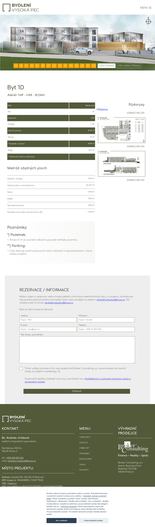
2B (43, 66)
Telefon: (82, 325)
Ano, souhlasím (61, 520)
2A (37, 66)
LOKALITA (83, 443)
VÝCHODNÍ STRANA (129, 66)
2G (71, 66)
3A (76, 66)
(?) (59, 371)
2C (48, 66)
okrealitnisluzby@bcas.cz (111, 300)
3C (87, 66)
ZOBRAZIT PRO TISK (135, 113)
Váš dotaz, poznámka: (31, 335)
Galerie (82, 464)
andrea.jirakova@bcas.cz (22, 461)
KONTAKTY (84, 470)
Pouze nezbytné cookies (93, 520)
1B (21, 66)
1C (26, 66)
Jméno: (23, 316)
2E (60, 66)
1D (32, 66)
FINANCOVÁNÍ (85, 459)
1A (16, 66)
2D (54, 66)
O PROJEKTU (85, 437)
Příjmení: (83, 316)
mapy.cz (12, 483)
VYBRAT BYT (84, 448)
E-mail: (23, 325)
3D (93, 66)
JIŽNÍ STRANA (106, 66)
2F (65, 66)
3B (82, 66)
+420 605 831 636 (14, 458)
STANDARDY (84, 453)
